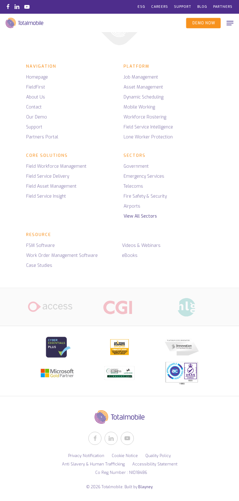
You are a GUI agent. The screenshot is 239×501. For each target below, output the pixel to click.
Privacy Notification (86, 456)
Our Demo (36, 117)
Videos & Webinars (141, 245)
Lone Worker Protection (148, 137)
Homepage (37, 77)
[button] (230, 23)
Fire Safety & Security (145, 196)
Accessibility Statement (154, 464)
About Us (35, 97)
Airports (132, 206)
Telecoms (133, 186)
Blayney (145, 486)
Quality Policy (158, 456)
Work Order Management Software (62, 255)
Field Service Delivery (47, 176)
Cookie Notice (125, 456)
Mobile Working (139, 107)
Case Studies (39, 265)
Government (136, 166)
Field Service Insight (46, 196)
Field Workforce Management (56, 166)
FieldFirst (35, 87)
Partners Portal (42, 137)
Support (34, 127)
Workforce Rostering (145, 117)
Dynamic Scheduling (143, 97)
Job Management (141, 77)
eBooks (130, 255)
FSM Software (40, 245)
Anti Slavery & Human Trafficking (93, 464)
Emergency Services (144, 176)
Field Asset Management (51, 186)
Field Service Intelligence (148, 127)
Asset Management (143, 87)
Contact (34, 107)
